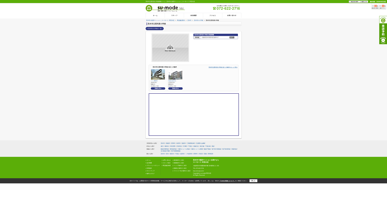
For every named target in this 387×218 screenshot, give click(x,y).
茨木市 (163, 143)
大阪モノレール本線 (184, 149)
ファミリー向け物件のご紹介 (182, 171)
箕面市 (184, 143)
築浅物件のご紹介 (179, 160)
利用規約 (149, 168)
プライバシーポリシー (153, 165)
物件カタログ (150, 173)
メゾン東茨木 (154, 80)
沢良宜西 (172, 146)
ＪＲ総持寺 (189, 154)
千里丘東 (208, 146)
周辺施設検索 (167, 165)
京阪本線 (234, 149)
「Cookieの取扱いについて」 (227, 181)
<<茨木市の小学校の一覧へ (155, 28)
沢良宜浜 (179, 146)
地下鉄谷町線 (226, 149)
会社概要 (149, 163)
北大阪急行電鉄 (165, 151)
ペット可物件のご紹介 (180, 165)
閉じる (253, 180)
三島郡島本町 (191, 143)
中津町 (185, 146)
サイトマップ (150, 171)
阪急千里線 (207, 149)
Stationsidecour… (172, 80)
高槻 (205, 154)
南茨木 (172, 154)
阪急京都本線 (165, 149)
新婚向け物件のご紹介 (180, 168)
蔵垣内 (167, 146)
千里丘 (190, 146)
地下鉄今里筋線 (216, 149)
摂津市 (173, 143)
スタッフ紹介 (167, 163)
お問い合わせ (167, 160)
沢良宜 (201, 154)
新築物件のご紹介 (179, 163)
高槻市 (168, 143)
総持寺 (182, 154)
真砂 (213, 146)
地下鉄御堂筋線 (175, 151)
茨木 (167, 154)
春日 (162, 146)
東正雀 (202, 146)
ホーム (149, 160)
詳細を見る (158, 88)
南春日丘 (196, 146)
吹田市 (178, 143)
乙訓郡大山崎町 (200, 143)
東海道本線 (173, 149)
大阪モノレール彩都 (197, 149)
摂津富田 (210, 154)
